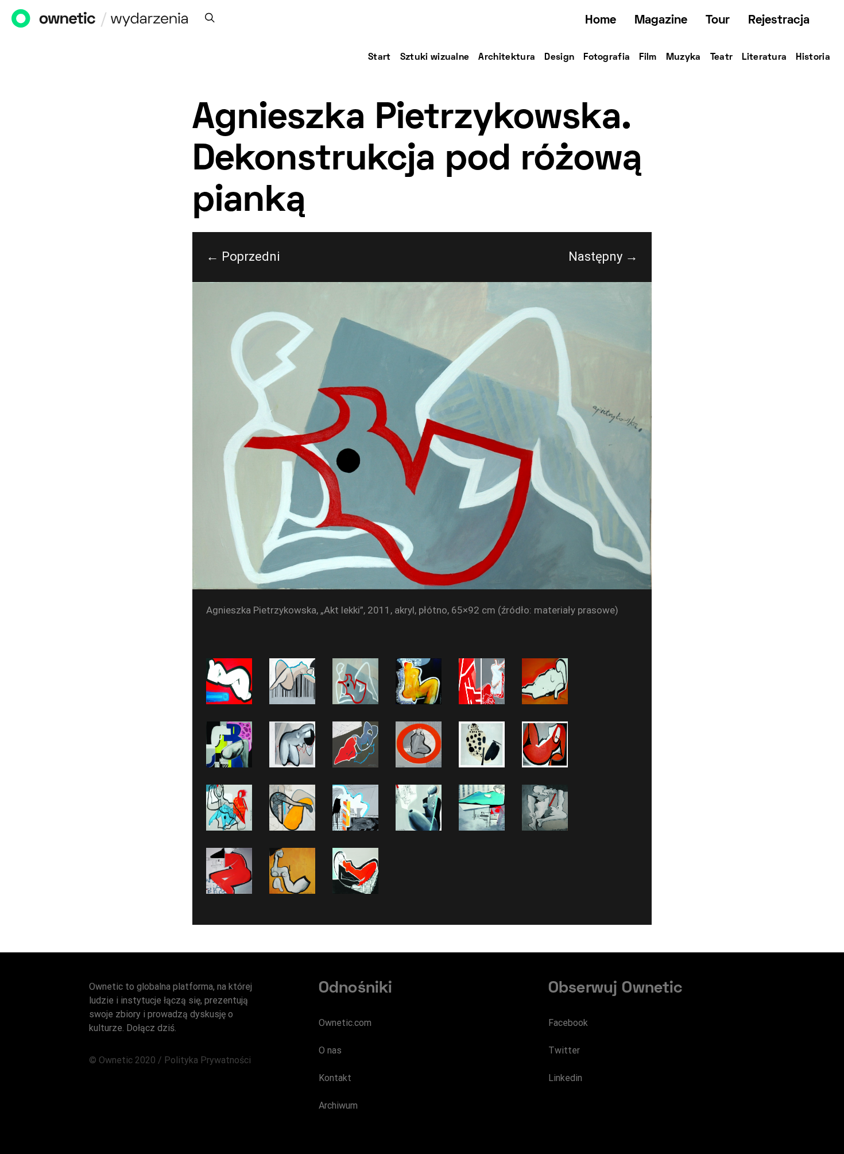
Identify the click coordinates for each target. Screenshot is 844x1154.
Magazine (660, 20)
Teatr (721, 57)
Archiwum (338, 1105)
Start (379, 57)
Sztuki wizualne (435, 57)
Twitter (564, 1050)
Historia (813, 57)
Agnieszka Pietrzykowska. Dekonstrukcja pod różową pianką (417, 160)
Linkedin (565, 1077)
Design (559, 57)
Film (647, 57)
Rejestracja (779, 20)
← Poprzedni (243, 256)
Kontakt (335, 1077)
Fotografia (606, 57)
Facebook (568, 1022)
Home (600, 20)
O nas (330, 1050)
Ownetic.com (345, 1022)
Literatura (764, 57)
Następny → (603, 256)
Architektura (506, 57)
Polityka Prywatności (207, 1060)
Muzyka (683, 57)
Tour (718, 20)
